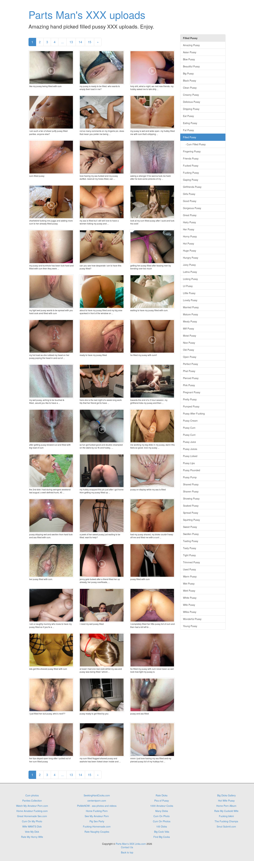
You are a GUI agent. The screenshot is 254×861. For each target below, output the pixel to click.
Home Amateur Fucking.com (32, 811)
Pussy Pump (190, 477)
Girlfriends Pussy (192, 187)
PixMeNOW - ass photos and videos (96, 805)
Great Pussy (189, 215)
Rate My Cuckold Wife (226, 811)
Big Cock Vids (161, 831)
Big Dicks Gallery (226, 795)
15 (89, 42)
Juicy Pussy (189, 264)
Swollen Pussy (191, 534)
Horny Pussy (190, 236)
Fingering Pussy (192, 151)
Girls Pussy (189, 194)
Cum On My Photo (32, 821)
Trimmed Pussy (191, 562)
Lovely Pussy (190, 300)
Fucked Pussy (190, 165)
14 (80, 42)
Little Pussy (189, 293)
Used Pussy (189, 569)
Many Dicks (161, 811)
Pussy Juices (190, 449)
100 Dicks (161, 826)
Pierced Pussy (191, 378)
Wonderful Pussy (192, 619)
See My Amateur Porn (97, 816)
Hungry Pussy (190, 257)
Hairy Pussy (189, 222)
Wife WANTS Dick (32, 826)
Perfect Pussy (190, 364)
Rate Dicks (161, 795)
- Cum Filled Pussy (194, 144)
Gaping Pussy (190, 179)
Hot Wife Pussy (226, 800)
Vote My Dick (32, 831)
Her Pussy (188, 229)
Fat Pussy (188, 130)
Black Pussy (189, 80)
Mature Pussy (190, 314)
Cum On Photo (161, 816)
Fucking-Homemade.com (97, 826)
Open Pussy (189, 357)
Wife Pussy (189, 604)
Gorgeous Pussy (192, 208)
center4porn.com (96, 800)
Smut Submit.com (226, 826)
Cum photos (32, 795)
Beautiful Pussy (191, 66)
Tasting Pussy (190, 541)
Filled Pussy (189, 137)
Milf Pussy (188, 328)
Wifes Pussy (189, 612)
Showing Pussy (191, 498)
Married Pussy (191, 307)
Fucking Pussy (191, 172)
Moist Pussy (189, 335)
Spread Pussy (190, 512)
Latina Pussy (190, 272)
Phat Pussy (189, 371)
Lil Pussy (188, 286)
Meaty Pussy (190, 321)
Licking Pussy (190, 279)
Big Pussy (188, 73)
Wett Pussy (189, 590)
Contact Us (127, 847)
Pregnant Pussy (191, 392)
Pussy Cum (189, 427)
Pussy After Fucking (194, 413)
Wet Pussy (189, 583)
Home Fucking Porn (97, 811)
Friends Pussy (191, 158)
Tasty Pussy (189, 548)
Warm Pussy (190, 576)
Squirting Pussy (191, 519)
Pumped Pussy (191, 406)
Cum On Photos (161, 821)
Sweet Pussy (190, 527)
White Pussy (189, 597)
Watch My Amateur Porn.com (32, 805)
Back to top (127, 852)
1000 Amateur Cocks (161, 805)
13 (71, 42)
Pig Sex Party (97, 821)
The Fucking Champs (226, 821)
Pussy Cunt (189, 434)
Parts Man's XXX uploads (87, 14)
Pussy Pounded (191, 470)
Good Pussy (189, 201)
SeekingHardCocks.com (97, 795)
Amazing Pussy (191, 45)
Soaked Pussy (191, 505)
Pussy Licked (190, 456)
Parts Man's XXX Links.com (131, 843)
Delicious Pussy (191, 101)
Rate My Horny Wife (32, 837)
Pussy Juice (189, 442)
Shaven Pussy (191, 491)
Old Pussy (188, 349)
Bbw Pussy (189, 59)
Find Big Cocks (161, 837)
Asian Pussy (189, 52)
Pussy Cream (190, 420)
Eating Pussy (190, 123)
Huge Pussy (189, 250)
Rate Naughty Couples (96, 831)
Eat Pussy (188, 116)
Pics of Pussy (161, 800)
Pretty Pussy (190, 399)
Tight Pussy (189, 555)
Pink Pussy (189, 385)
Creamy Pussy (191, 94)
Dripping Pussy (191, 109)
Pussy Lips (189, 463)
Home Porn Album (226, 805)
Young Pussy (190, 626)
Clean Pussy (190, 87)
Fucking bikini (226, 816)
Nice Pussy (189, 342)
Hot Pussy (188, 243)
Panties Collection (32, 800)
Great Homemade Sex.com (32, 816)
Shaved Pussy (191, 484)
